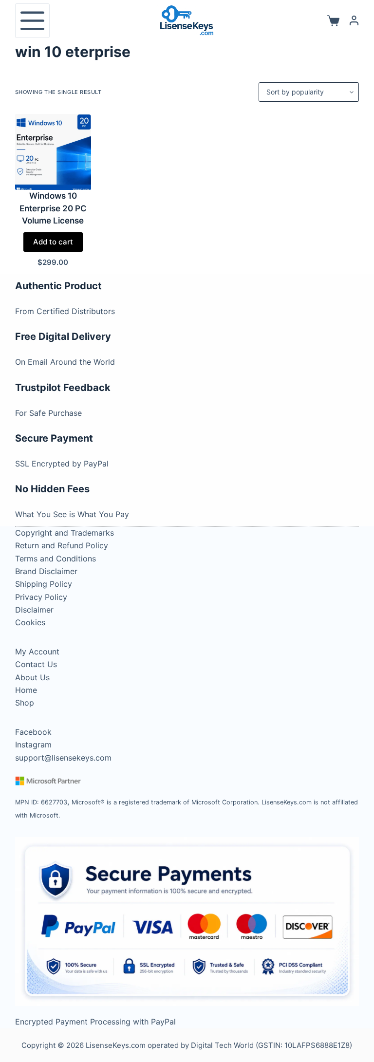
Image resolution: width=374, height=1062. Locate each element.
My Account (37, 651)
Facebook (33, 732)
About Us (32, 677)
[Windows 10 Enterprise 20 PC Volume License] (53, 152)
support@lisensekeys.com (63, 758)
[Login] (354, 20)
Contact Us (36, 664)
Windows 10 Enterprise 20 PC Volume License (53, 208)
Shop (24, 703)
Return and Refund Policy (61, 545)
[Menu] (32, 20)
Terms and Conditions (55, 558)
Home (26, 690)
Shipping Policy (43, 584)
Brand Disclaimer (46, 571)
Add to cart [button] (53, 241)
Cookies (30, 622)
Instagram (33, 744)
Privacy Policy (41, 597)
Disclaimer (34, 610)
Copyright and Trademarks (64, 533)
